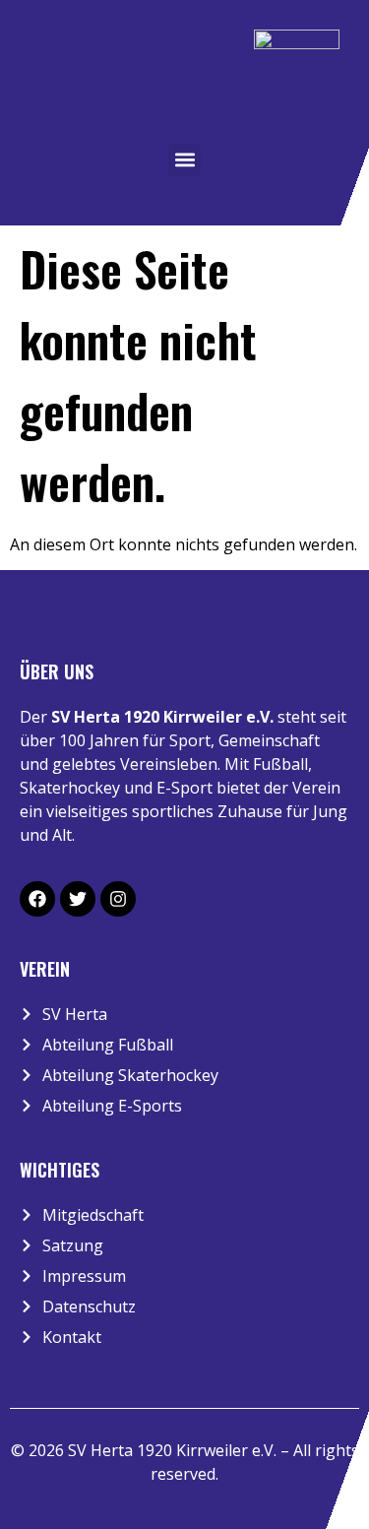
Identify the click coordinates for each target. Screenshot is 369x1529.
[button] (184, 160)
